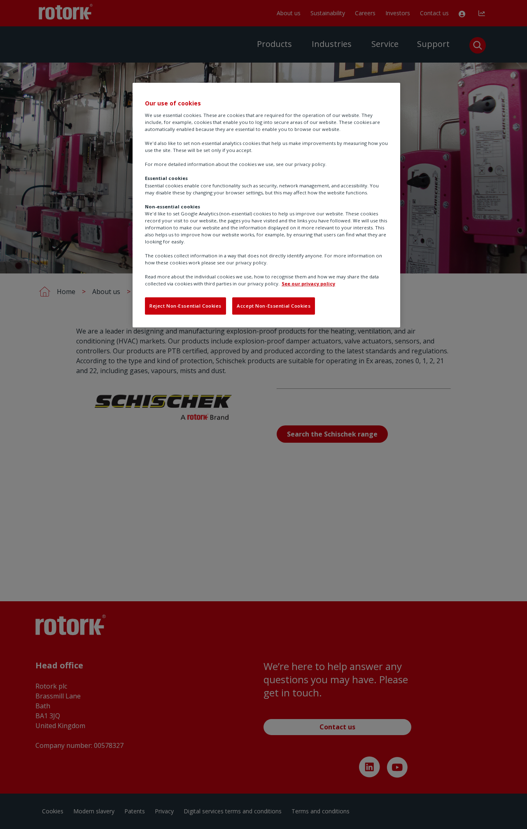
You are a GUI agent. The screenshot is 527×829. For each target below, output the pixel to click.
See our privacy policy (308, 283)
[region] (266, 205)
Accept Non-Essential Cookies (273, 306)
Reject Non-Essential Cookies (185, 306)
